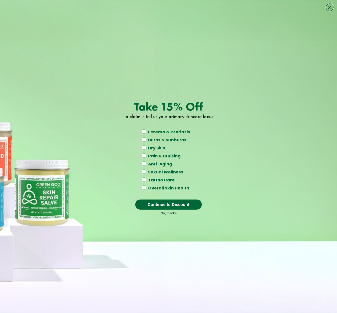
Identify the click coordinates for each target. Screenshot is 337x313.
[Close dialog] (329, 7)
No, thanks (168, 212)
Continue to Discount (168, 204)
